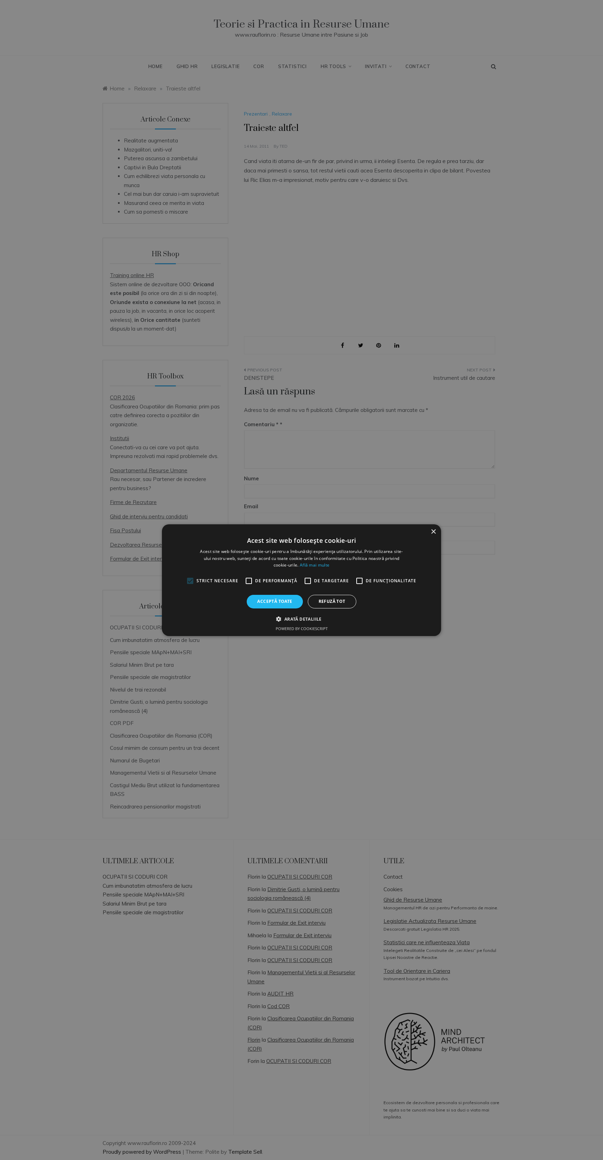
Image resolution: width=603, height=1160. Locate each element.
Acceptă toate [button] (274, 601)
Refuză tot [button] (332, 601)
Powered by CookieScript (302, 628)
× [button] (433, 531)
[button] (301, 618)
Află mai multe (314, 565)
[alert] (301, 580)
